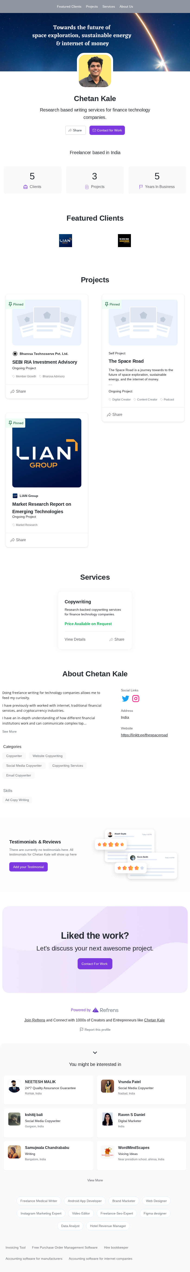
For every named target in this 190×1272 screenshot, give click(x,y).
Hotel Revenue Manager (108, 1226)
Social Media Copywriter (24, 765)
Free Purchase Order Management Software (65, 1247)
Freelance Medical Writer (38, 1201)
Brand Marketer (123, 1201)
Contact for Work (109, 130)
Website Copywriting (48, 756)
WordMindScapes (133, 1148)
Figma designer (155, 1213)
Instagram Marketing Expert (41, 1213)
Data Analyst (70, 1226)
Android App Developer (85, 1201)
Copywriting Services (67, 765)
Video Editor (81, 1213)
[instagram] (136, 698)
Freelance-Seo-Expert (117, 1213)
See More (9, 731)
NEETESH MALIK (40, 1082)
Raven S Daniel (131, 1115)
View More (95, 1180)
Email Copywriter (18, 775)
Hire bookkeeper (116, 1247)
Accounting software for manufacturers (34, 1258)
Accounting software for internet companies (100, 1258)
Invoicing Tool (15, 1247)
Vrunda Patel (129, 1082)
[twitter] (126, 698)
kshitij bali (34, 1115)
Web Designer (156, 1201)
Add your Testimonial (28, 867)
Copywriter (14, 756)
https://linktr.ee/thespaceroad (144, 735)
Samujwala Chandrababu (47, 1148)
